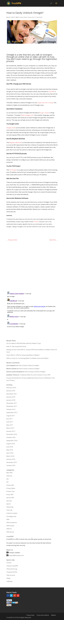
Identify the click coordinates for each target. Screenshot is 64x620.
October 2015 (10, 465)
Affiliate (9, 581)
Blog (8, 578)
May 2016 (9, 450)
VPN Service (10, 532)
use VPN (51, 91)
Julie (9, 17)
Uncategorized (11, 516)
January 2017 (10, 431)
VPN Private (10, 526)
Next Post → (54, 240)
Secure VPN (10, 498)
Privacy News (23, 17)
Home (9, 563)
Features (9, 476)
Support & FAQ (12, 572)
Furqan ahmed (11, 378)
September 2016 (11, 440)
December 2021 (11, 394)
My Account (11, 575)
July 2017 (9, 419)
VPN (7, 519)
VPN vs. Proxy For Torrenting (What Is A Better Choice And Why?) (27, 358)
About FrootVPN (12, 566)
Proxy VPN (9, 494)
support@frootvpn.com (16, 555)
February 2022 (11, 388)
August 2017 (10, 416)
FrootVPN (36, 221)
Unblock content (11, 513)
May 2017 (9, 425)
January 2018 (10, 400)
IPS (7, 482)
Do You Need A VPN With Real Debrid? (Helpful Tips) (23, 343)
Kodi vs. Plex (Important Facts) (16, 346)
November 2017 (11, 406)
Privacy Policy (30, 615)
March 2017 (10, 428)
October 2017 (10, 409)
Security (9, 501)
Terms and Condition (43, 615)
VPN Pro (9, 529)
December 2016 (11, 434)
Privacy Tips (31, 17)
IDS (7, 479)
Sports (8, 504)
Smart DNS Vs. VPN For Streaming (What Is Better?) (23, 355)
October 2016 (10, 437)
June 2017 (9, 422)
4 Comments (38, 17)
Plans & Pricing (12, 569)
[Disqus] (32, 266)
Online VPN (10, 485)
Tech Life (9, 510)
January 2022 (10, 391)
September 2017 (11, 412)
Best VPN (9, 473)
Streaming (9, 507)
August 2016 (10, 444)
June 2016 (9, 447)
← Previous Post (11, 240)
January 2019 (10, 397)
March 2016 (10, 456)
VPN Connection (11, 522)
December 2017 (11, 403)
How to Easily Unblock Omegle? (28, 365)
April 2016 (9, 453)
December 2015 (11, 462)
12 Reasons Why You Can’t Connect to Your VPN (34, 375)
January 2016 (10, 459)
